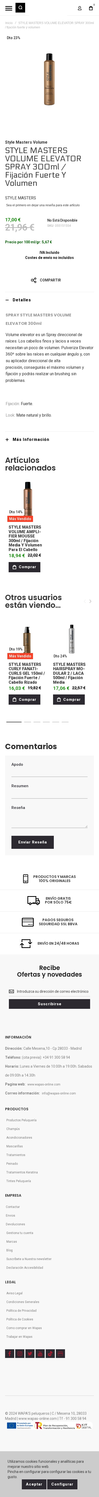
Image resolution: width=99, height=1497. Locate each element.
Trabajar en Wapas (19, 1337)
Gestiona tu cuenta (19, 1233)
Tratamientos (15, 1155)
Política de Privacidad (21, 1310)
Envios (10, 1215)
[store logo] (48, 10)
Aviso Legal (14, 1293)
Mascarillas (14, 1146)
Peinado (12, 1163)
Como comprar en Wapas (24, 1328)
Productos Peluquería (21, 1120)
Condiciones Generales (22, 1302)
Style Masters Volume (26, 142)
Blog (9, 1250)
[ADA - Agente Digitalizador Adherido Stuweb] (49, 1426)
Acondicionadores (19, 1137)
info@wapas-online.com (59, 1093)
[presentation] (90, 601)
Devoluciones (15, 1224)
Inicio (9, 23)
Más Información (31, 439)
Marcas (11, 1241)
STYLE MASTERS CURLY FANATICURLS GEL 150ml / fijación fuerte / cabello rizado (27, 673)
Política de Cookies (19, 1319)
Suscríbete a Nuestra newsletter (29, 1259)
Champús (13, 1129)
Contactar (13, 1207)
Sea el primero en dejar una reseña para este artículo (43, 205)
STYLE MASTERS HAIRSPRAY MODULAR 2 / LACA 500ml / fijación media (69, 673)
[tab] (49, 300)
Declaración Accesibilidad (24, 1268)
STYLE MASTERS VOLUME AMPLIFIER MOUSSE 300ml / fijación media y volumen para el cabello (25, 538)
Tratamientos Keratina (22, 1172)
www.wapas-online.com (43, 1084)
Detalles (22, 300)
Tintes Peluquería (18, 1181)
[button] (14, 722)
